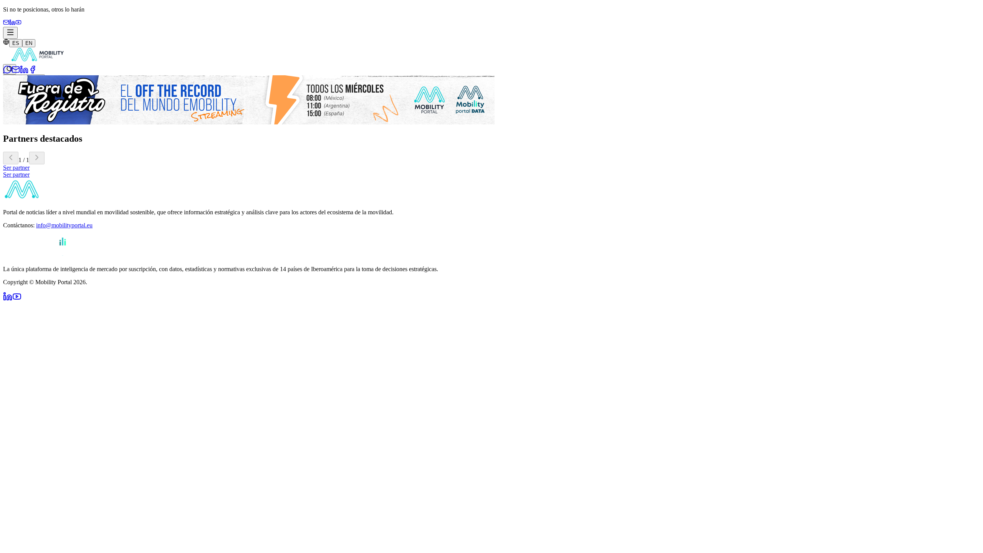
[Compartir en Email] (16, 71)
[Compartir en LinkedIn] (24, 71)
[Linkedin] (12, 23)
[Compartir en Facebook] (32, 71)
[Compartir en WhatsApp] (7, 71)
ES (15, 43)
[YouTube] (18, 23)
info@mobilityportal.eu (64, 225)
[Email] (6, 23)
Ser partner (16, 167)
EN (28, 43)
